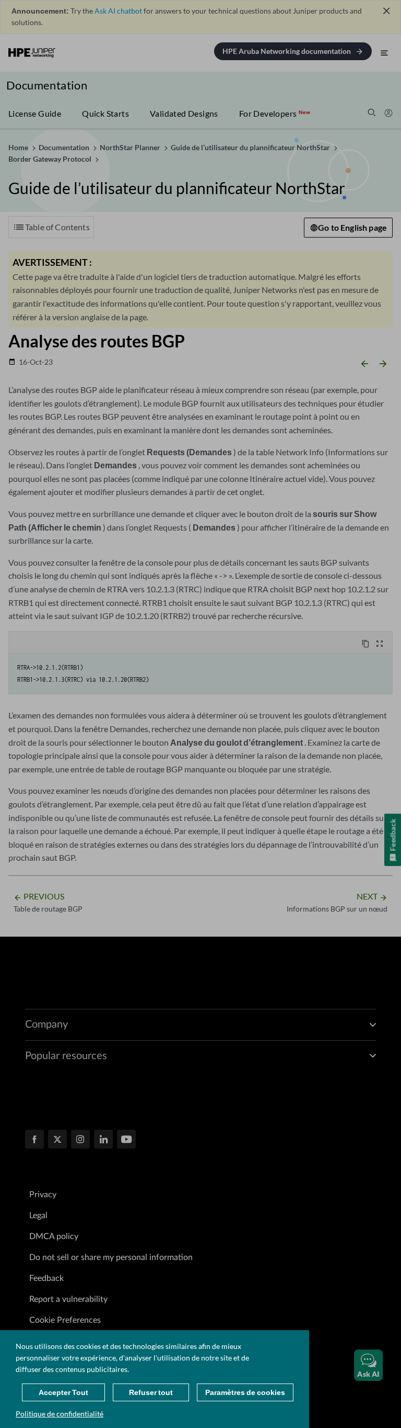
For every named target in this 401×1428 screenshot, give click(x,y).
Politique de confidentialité (59, 1414)
